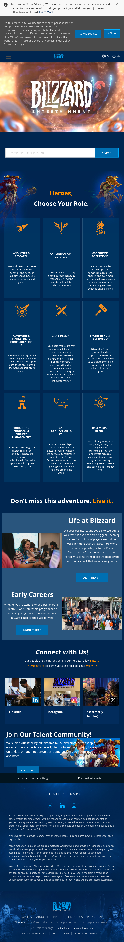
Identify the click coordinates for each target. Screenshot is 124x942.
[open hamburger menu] (8, 56)
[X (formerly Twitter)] (101, 701)
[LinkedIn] (23, 701)
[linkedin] (62, 805)
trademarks (24, 922)
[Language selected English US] (106, 56)
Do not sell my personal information (73, 928)
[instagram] (74, 805)
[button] (88, 34)
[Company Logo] (58, 56)
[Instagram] (62, 701)
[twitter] (50, 805)
